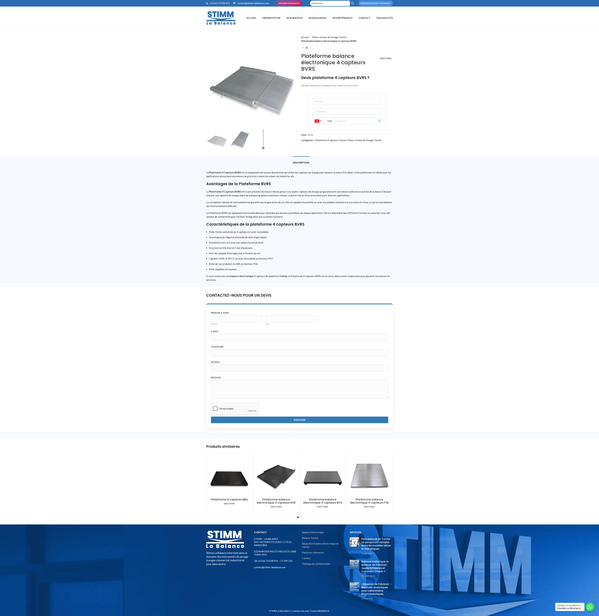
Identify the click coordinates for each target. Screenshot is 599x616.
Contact (306, 558)
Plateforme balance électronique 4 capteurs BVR (276, 501)
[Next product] (310, 48)
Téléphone (217, 347)
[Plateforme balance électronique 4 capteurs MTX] (323, 476)
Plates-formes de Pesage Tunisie (329, 37)
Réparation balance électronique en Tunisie (320, 545)
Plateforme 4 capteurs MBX (229, 499)
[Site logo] (221, 17)
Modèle (215, 362)
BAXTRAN (385, 58)
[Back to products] (307, 48)
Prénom (214, 324)
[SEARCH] (352, 3)
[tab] (301, 161)
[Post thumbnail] (354, 546)
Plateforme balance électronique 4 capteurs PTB (369, 501)
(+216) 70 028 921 (220, 3)
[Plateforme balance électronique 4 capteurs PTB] (369, 476)
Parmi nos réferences (313, 552)
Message (216, 377)
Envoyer (299, 419)
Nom (267, 324)
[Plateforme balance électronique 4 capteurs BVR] (276, 476)
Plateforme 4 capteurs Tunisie (330, 140)
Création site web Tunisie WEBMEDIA (310, 611)
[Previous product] (303, 48)
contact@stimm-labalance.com (253, 3)
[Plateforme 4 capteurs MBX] (230, 476)
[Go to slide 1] (298, 517)
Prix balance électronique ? (376, 3)
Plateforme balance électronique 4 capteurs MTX (322, 501)
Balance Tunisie (310, 538)
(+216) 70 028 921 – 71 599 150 (275, 560)
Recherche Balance (289, 3)
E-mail (215, 331)
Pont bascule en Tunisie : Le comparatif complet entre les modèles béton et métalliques (376, 543)
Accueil (305, 37)
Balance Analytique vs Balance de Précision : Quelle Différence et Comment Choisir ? (375, 566)
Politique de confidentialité (316, 563)
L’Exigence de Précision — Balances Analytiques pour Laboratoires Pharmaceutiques (376, 589)
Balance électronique (313, 532)
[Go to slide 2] (301, 517)
